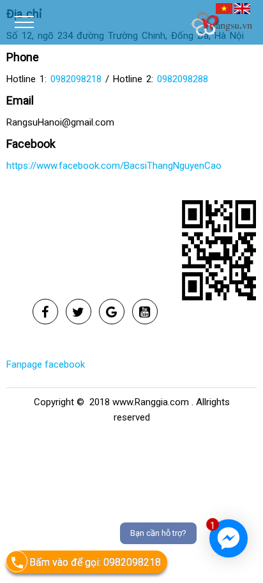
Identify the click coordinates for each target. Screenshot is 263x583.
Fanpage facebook (45, 364)
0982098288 (182, 79)
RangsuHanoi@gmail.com (60, 122)
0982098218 (75, 79)
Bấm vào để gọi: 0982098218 (95, 562)
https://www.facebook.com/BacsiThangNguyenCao (114, 165)
